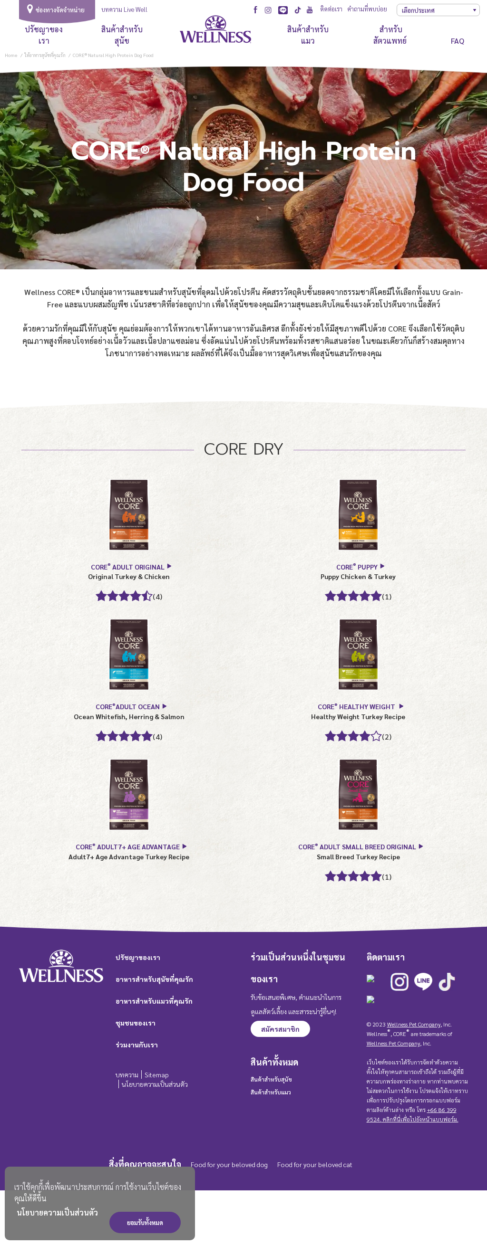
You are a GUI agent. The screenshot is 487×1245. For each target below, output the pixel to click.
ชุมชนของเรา (136, 1022)
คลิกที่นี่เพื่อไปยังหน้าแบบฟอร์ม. (419, 1119)
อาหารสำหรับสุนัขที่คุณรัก (154, 979)
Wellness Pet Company (413, 1024)
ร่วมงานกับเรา (137, 1044)
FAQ (457, 41)
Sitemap (157, 1074)
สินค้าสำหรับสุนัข (122, 35)
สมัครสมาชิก (280, 1029)
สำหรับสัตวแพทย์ (391, 35)
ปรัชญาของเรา (44, 35)
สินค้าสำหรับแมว (308, 35)
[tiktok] (298, 10)
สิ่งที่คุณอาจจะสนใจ (145, 1164)
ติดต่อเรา (331, 9)
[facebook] (255, 9)
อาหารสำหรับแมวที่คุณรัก (154, 1001)
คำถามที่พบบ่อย (367, 9)
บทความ (127, 1074)
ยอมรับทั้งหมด (145, 1222)
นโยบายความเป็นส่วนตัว (57, 1212)
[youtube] (310, 9)
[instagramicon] (268, 10)
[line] (283, 10)
